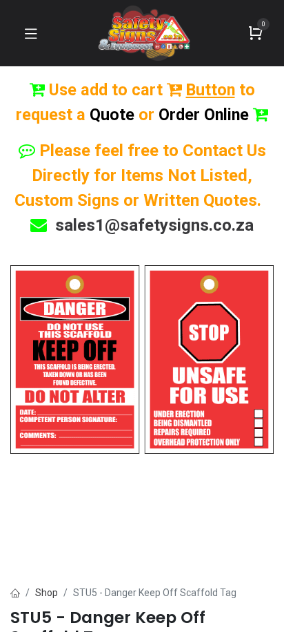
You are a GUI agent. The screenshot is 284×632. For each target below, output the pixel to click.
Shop (46, 592)
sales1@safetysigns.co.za (154, 225)
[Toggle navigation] (31, 33)
